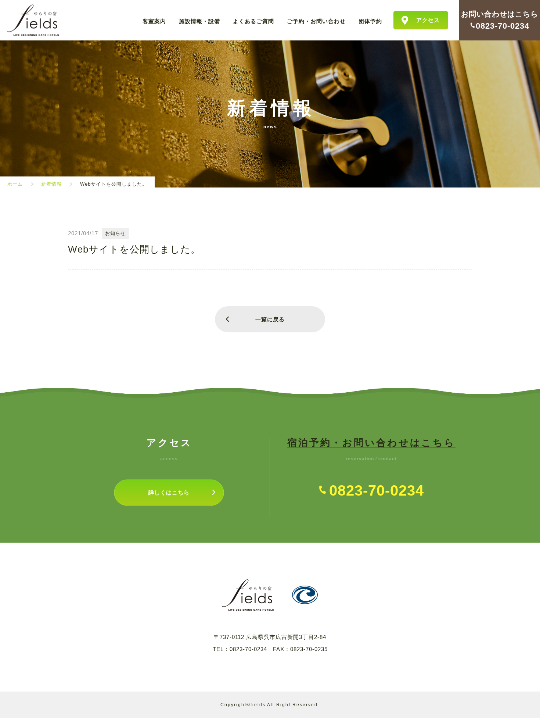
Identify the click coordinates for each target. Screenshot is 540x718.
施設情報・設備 (199, 21)
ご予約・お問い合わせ (316, 21)
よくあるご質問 (253, 21)
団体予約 (370, 21)
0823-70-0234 (248, 649)
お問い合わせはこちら (499, 14)
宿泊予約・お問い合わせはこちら (371, 442)
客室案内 (154, 21)
